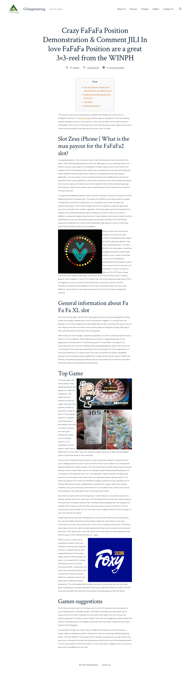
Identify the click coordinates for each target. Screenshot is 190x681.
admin (76, 67)
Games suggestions (92, 106)
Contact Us (168, 8)
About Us (121, 8)
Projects (144, 8)
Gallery (156, 8)
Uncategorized (116, 67)
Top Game (88, 102)
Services (133, 8)
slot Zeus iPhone (85, 118)
